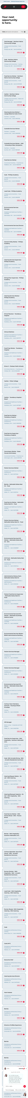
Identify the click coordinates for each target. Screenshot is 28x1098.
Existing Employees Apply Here (17, 1)
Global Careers (7, 1)
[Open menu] (14, 7)
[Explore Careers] (23, 6)
